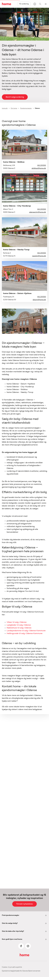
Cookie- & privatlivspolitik (12, 967)
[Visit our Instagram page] (28, 946)
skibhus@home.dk (39, 168)
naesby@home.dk (39, 256)
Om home (14, 108)
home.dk (5, 108)
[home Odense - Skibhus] (24, 144)
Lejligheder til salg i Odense (19, 625)
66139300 (41, 165)
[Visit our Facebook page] (21, 946)
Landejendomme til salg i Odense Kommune (26, 631)
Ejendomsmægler (26, 108)
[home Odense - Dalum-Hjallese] (24, 276)
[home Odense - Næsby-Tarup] (24, 232)
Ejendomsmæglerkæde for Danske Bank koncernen (21, 971)
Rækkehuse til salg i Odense (19, 628)
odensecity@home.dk (37, 212)
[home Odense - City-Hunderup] (24, 188)
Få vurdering (24, 4)
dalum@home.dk (39, 300)
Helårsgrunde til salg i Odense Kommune (24, 633)
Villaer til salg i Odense (17, 622)
